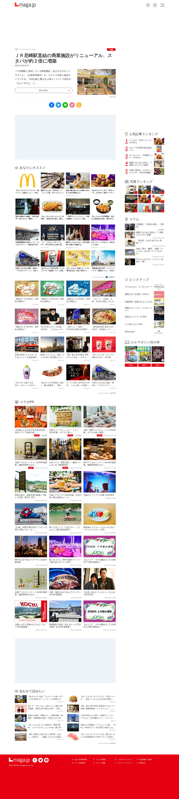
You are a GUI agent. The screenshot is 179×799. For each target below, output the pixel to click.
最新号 (131, 365)
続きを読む (43, 90)
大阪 (111, 49)
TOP (16, 49)
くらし (33, 49)
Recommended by (99, 277)
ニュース (24, 49)
